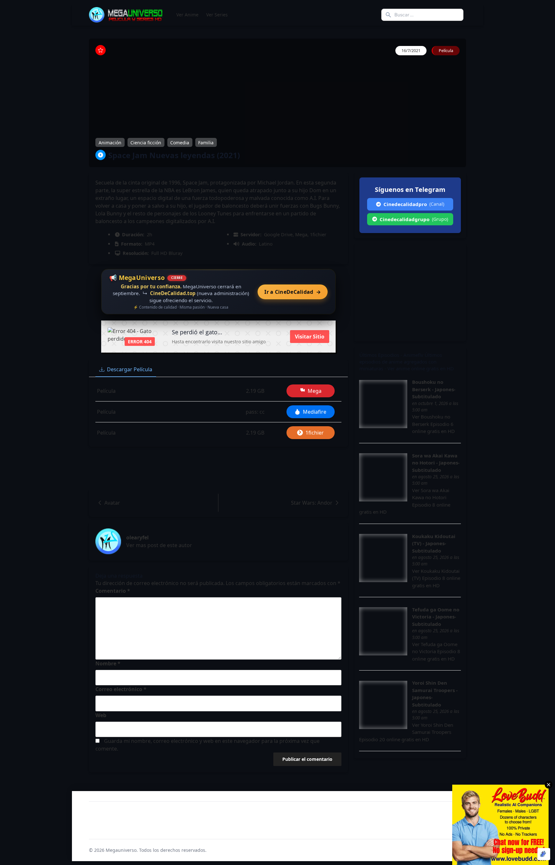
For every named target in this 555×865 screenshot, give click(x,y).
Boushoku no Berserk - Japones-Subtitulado (433, 389)
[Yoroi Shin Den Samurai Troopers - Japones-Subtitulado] (383, 705)
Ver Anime (187, 15)
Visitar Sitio (309, 336)
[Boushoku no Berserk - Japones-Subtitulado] (383, 404)
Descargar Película (129, 369)
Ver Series (217, 15)
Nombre (107, 663)
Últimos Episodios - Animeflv (391, 355)
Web (100, 715)
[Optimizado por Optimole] (543, 854)
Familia (206, 142)
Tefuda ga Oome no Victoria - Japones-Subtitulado (435, 616)
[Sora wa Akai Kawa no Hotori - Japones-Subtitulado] (383, 477)
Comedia (179, 142)
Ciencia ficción (145, 142)
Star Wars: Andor (311, 502)
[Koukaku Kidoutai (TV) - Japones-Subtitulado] (383, 558)
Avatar (112, 502)
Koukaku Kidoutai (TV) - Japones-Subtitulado (433, 543)
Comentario (112, 590)
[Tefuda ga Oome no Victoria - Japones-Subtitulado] (383, 631)
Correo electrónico (120, 689)
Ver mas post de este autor (159, 545)
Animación (110, 142)
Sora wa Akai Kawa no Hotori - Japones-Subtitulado (436, 462)
